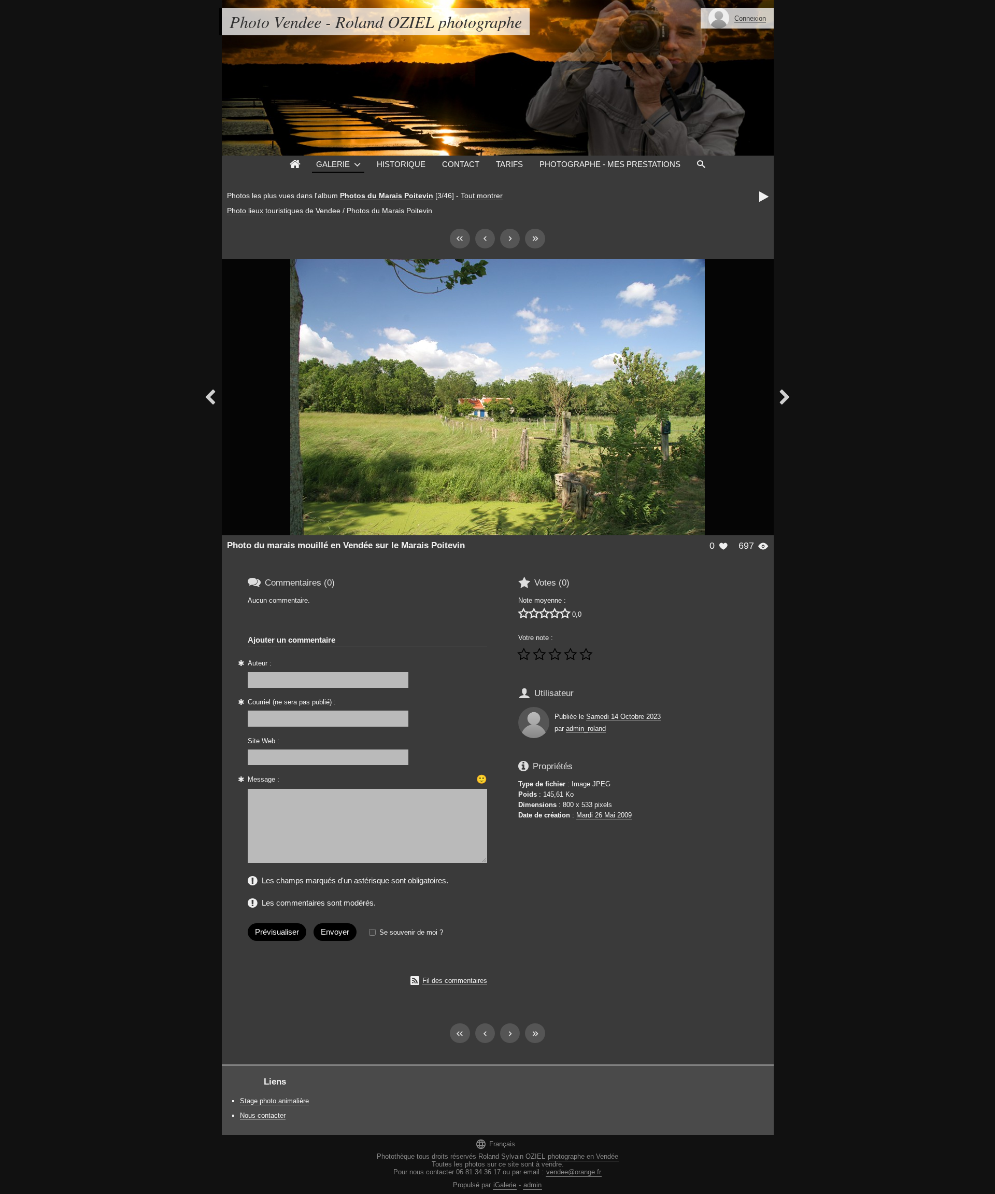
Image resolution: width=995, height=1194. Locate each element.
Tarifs (509, 164)
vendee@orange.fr (573, 1172)
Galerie (333, 164)
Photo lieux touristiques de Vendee (283, 210)
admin (532, 1185)
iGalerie (504, 1185)
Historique (401, 164)
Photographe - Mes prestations (609, 164)
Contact (460, 164)
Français (495, 1144)
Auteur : (260, 663)
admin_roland (586, 728)
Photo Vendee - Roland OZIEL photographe (376, 21)
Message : (263, 779)
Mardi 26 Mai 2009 (604, 815)
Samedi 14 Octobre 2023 (623, 716)
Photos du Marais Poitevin (386, 195)
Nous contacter (263, 1115)
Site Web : (263, 741)
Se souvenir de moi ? (411, 932)
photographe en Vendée (583, 1156)
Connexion (750, 18)
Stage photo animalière (274, 1101)
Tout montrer (482, 195)
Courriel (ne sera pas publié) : (292, 702)
